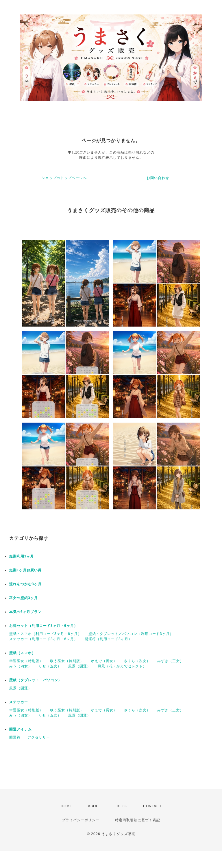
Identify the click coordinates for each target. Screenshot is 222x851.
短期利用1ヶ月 (21, 556)
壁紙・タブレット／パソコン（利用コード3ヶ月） (130, 634)
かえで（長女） (104, 661)
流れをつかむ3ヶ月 (25, 584)
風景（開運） (79, 666)
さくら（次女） (137, 661)
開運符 (15, 737)
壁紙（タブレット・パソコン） (35, 680)
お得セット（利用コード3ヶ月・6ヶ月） (43, 626)
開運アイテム (20, 729)
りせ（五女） (50, 666)
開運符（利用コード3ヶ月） (108, 639)
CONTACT (152, 806)
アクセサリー (38, 737)
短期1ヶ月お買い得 (25, 570)
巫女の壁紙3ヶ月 (23, 598)
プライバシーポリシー (80, 820)
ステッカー (18, 702)
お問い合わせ (158, 178)
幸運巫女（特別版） (26, 661)
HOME (66, 806)
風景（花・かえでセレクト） (122, 666)
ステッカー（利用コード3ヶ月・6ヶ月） (43, 639)
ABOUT (94, 806)
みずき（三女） (170, 661)
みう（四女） (20, 666)
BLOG (122, 806)
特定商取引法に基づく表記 (137, 820)
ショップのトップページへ (64, 178)
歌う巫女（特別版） (67, 661)
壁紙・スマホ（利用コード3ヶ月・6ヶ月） (45, 634)
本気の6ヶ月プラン (25, 612)
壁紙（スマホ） (22, 653)
